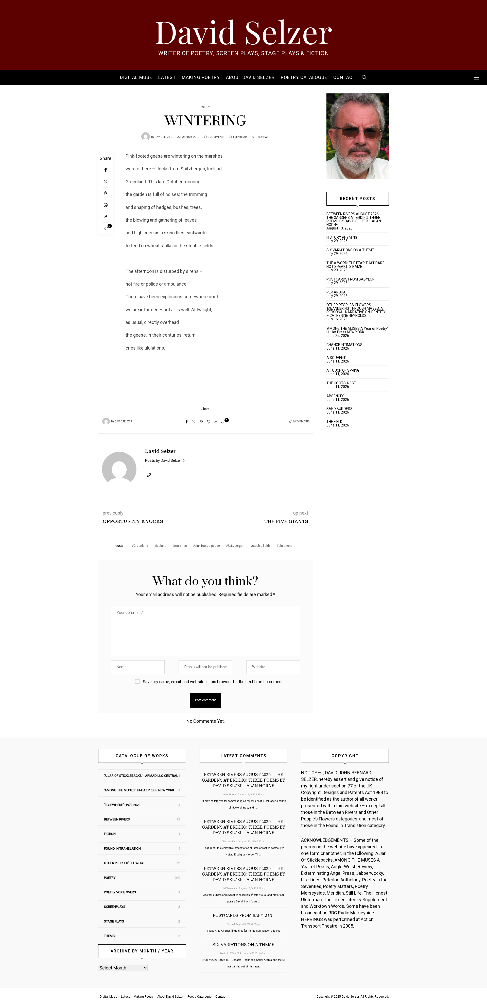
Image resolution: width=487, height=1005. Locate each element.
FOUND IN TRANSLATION (122, 848)
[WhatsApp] (105, 205)
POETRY (205, 107)
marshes (180, 546)
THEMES (110, 936)
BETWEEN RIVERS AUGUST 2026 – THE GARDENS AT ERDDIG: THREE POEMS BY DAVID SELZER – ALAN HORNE (354, 219)
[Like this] (106, 228)
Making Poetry (201, 77)
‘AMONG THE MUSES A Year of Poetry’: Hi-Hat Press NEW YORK (357, 330)
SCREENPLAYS (114, 907)
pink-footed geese (207, 546)
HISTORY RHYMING (341, 237)
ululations (285, 546)
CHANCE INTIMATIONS (344, 345)
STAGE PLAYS (114, 921)
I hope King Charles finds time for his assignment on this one (243, 930)
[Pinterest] (105, 193)
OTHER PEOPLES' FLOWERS (124, 863)
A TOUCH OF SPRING (342, 370)
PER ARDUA (336, 292)
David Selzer (243, 31)
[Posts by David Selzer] (146, 136)
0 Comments (216, 137)
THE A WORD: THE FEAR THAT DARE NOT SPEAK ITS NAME (355, 265)
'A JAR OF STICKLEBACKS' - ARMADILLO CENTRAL (141, 776)
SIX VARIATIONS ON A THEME (350, 250)
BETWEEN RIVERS (117, 819)
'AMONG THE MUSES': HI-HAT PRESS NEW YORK (139, 790)
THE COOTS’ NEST (341, 383)
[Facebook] (105, 170)
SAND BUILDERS (339, 409)
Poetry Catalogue (304, 77)
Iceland (161, 546)
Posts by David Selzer (163, 460)
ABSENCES (335, 396)
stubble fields (261, 546)
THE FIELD (334, 422)
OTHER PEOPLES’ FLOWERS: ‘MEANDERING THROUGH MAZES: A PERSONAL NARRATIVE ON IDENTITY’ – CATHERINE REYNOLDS (356, 310)
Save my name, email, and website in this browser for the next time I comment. (213, 681)
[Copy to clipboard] (105, 217)
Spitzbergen (236, 546)
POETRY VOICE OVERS (120, 892)
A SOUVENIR (336, 358)
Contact (344, 77)
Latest (167, 77)
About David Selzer (250, 77)
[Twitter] (105, 182)
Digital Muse (136, 77)
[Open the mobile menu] (476, 77)
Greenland (141, 546)
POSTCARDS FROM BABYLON (351, 279)
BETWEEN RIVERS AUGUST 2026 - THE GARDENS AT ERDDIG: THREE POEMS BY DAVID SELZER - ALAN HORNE (243, 780)
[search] (364, 77)
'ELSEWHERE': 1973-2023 (122, 805)
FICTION (110, 834)
